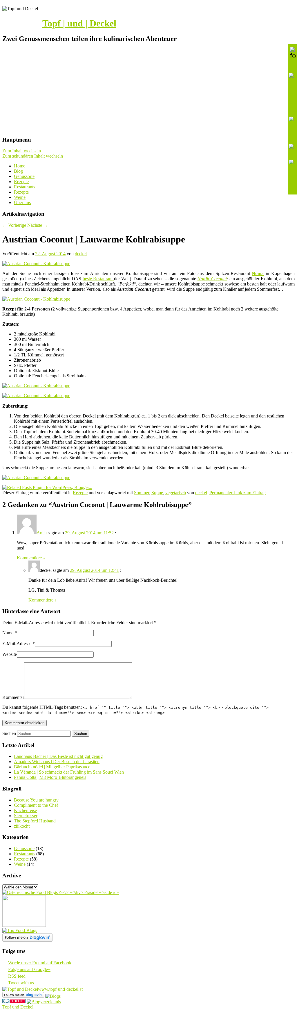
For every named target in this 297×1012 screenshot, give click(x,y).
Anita (42, 532)
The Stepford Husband (35, 820)
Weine (20, 197)
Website (9, 654)
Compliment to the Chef (36, 805)
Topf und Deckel (17, 1006)
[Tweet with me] (292, 174)
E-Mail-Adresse (16, 643)
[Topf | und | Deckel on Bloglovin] (27, 940)
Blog (18, 171)
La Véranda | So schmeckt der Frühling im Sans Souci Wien (69, 772)
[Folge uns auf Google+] (292, 129)
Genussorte (24, 176)
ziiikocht (22, 826)
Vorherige (14, 225)
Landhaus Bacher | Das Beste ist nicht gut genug (58, 756)
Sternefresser (25, 815)
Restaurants (24, 186)
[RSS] (292, 150)
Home (19, 165)
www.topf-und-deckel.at (60, 989)
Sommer (141, 492)
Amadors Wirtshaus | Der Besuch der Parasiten (56, 761)
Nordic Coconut (212, 278)
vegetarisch (175, 492)
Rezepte (21, 181)
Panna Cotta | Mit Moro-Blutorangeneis (50, 777)
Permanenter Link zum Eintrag (237, 492)
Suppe (157, 492)
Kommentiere (31, 557)
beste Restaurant (98, 278)
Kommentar (13, 697)
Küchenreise (25, 810)
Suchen (9, 733)
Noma (258, 273)
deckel (81, 253)
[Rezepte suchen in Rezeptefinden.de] (19, 930)
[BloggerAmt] (44, 1001)
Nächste (37, 225)
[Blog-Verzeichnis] (14, 1001)
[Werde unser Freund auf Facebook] (292, 93)
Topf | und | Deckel (79, 23)
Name (7, 632)
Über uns (22, 202)
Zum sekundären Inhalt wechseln (32, 156)
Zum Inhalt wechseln (21, 150)
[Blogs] (53, 996)
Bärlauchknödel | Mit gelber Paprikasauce (52, 766)
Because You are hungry (36, 799)
